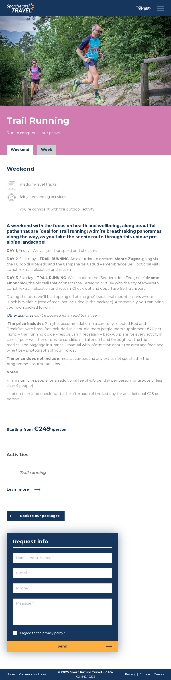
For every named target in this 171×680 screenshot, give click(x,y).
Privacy (130, 674)
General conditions (32, 674)
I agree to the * (39, 633)
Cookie (144, 674)
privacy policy (53, 633)
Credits (159, 674)
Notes (11, 674)
